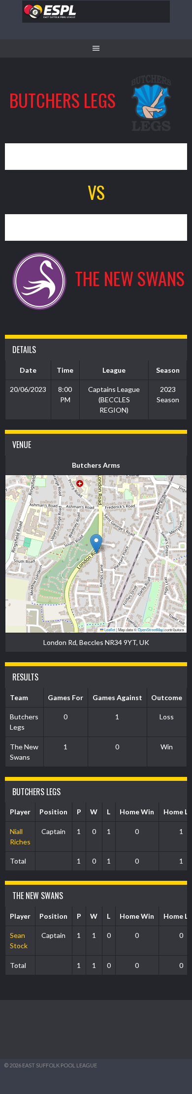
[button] (96, 544)
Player (20, 811)
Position (53, 811)
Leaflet (109, 629)
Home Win (137, 811)
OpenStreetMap (150, 629)
